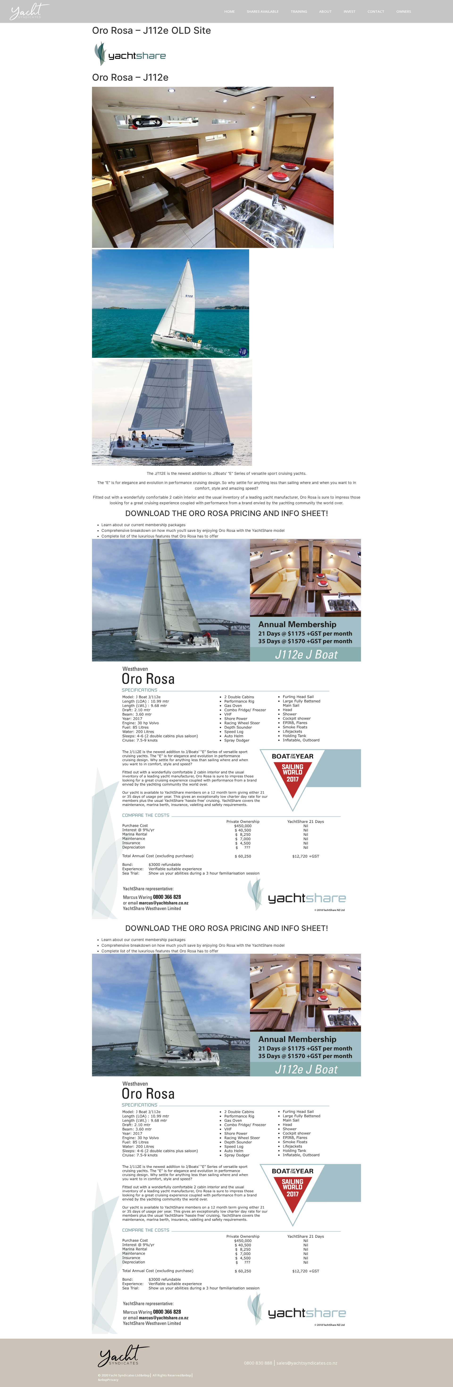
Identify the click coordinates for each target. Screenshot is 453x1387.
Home (229, 11)
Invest (350, 11)
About (325, 11)
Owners (403, 11)
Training (299, 11)
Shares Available (263, 11)
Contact (376, 11)
